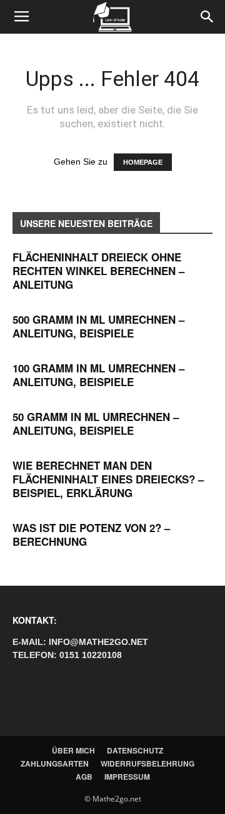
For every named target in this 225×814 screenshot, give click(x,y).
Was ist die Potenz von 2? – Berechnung (91, 534)
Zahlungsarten (55, 763)
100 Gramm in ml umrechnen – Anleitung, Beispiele (98, 375)
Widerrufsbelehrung (147, 763)
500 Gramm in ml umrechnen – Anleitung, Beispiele (98, 326)
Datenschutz (135, 750)
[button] (207, 17)
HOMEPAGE (142, 162)
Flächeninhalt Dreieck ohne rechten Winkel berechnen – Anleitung (98, 271)
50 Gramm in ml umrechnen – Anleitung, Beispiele (95, 423)
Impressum (127, 776)
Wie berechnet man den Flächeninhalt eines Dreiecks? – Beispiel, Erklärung (108, 479)
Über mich (73, 750)
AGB (84, 776)
